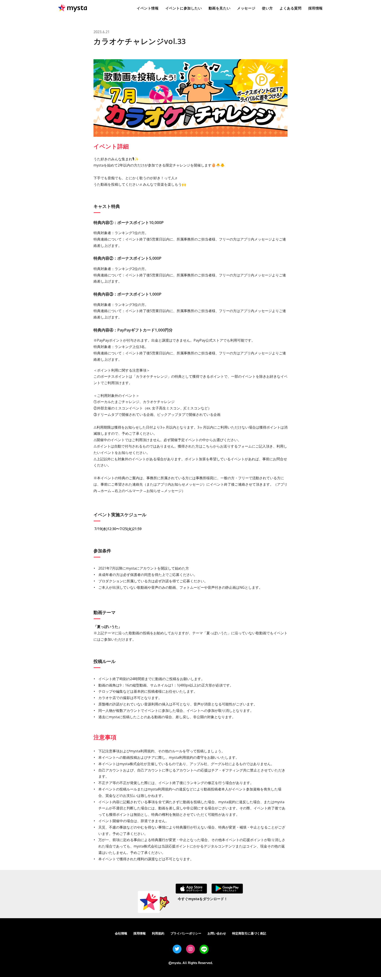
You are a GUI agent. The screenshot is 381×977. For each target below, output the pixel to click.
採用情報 (139, 933)
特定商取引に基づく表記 (249, 933)
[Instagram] (190, 949)
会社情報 (121, 933)
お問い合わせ (216, 933)
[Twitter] (177, 949)
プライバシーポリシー (185, 933)
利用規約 (158, 933)
